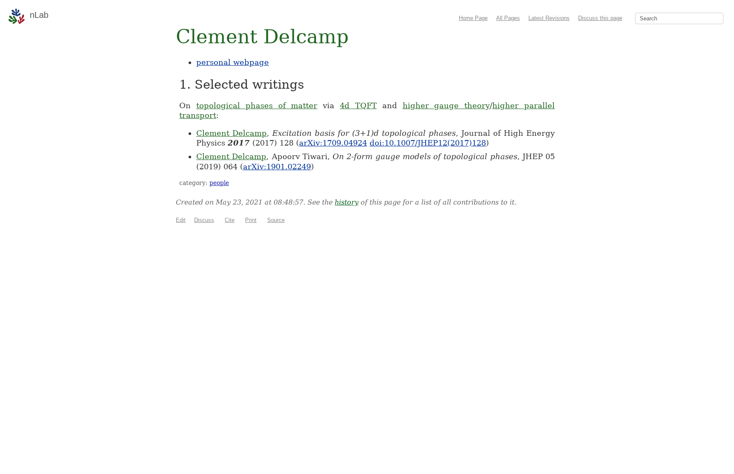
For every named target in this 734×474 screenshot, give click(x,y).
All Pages (508, 18)
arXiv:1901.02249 (277, 166)
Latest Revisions (549, 18)
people (219, 183)
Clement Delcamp (231, 133)
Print (251, 220)
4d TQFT (358, 105)
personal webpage (232, 62)
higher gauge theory (446, 105)
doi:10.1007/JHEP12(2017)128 (428, 142)
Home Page (473, 18)
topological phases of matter (257, 105)
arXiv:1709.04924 (333, 142)
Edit (181, 220)
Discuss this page (600, 18)
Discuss (204, 220)
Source (276, 220)
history (347, 202)
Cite (229, 220)
